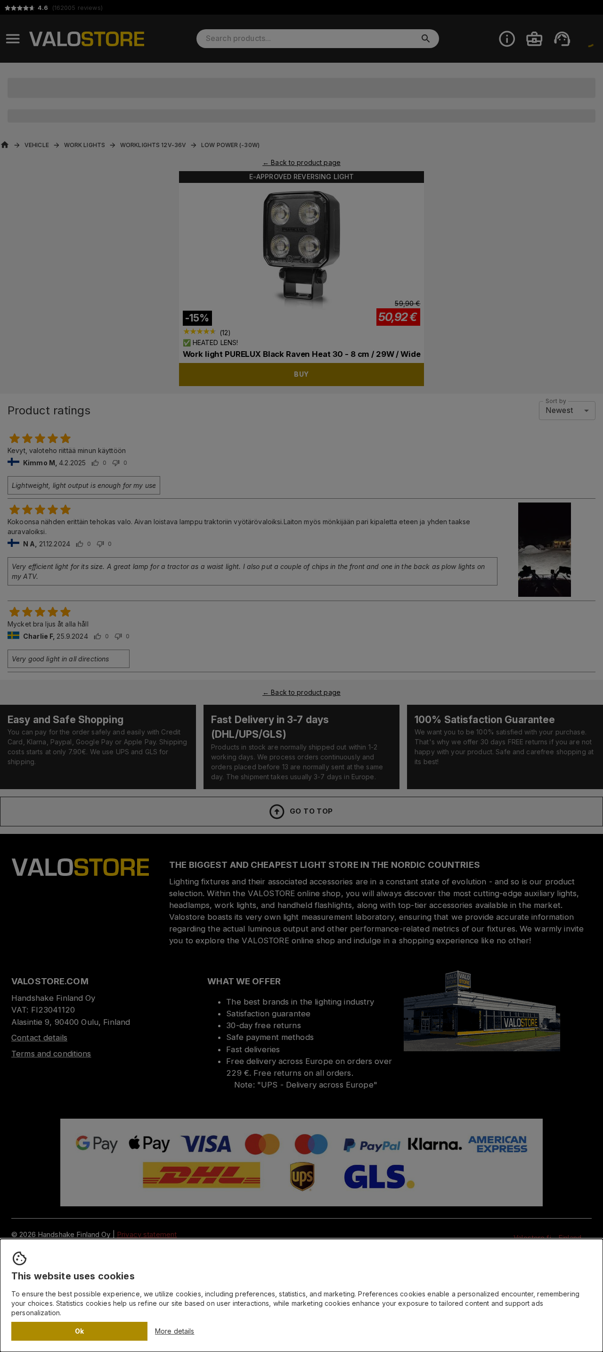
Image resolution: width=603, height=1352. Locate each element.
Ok (79, 1331)
